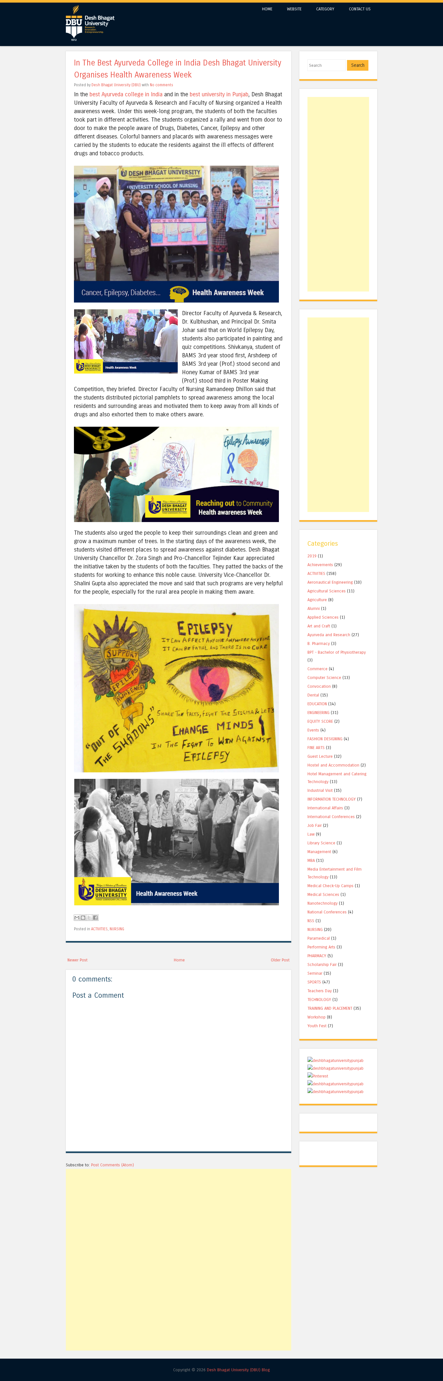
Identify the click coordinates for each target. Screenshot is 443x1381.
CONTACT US (360, 8)
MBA (311, 860)
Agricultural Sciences (326, 591)
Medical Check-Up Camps (330, 885)
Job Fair (314, 825)
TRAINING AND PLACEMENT (329, 1008)
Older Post (280, 960)
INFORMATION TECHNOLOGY (331, 799)
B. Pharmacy (318, 643)
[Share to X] (89, 917)
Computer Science (324, 677)
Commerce (317, 668)
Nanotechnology (322, 903)
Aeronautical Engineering (330, 582)
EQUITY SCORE (320, 721)
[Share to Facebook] (95, 917)
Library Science (321, 842)
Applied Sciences (323, 617)
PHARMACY (316, 955)
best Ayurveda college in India (126, 94)
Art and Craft (318, 626)
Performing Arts (321, 947)
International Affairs (325, 807)
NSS (310, 920)
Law (311, 834)
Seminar (314, 973)
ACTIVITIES (99, 929)
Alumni (313, 608)
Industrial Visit (320, 790)
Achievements (320, 564)
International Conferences (331, 816)
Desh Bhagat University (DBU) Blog (238, 1369)
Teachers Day (319, 990)
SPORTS (314, 982)
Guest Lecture (320, 756)
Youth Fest (317, 1025)
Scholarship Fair (322, 964)
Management (319, 851)
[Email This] (77, 917)
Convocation (319, 686)
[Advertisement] (178, 1214)
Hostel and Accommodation (333, 765)
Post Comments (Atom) (112, 1164)
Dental (313, 695)
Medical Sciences (323, 894)
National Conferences (327, 912)
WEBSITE (294, 8)
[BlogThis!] (83, 917)
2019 (312, 556)
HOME (267, 8)
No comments (161, 85)
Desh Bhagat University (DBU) (116, 85)
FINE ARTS (316, 747)
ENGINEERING (318, 712)
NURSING (117, 929)
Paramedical (318, 938)
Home (179, 960)
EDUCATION (317, 703)
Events (313, 730)
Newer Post (77, 960)
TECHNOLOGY (319, 999)
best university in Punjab (219, 94)
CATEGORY (325, 8)
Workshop (316, 1017)
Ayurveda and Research (328, 634)
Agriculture (317, 599)
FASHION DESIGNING (324, 738)
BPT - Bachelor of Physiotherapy (336, 652)
